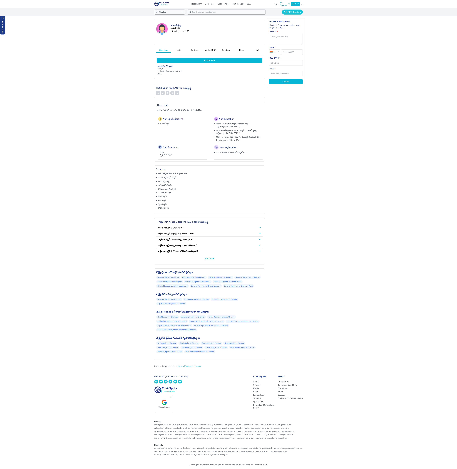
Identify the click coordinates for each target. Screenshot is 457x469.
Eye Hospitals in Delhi (201, 455)
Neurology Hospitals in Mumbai (208, 451)
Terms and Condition (287, 385)
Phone (272, 47)
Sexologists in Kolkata (286, 435)
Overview (163, 50)
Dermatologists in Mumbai (226, 431)
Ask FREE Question (292, 12)
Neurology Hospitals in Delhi (229, 451)
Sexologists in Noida (161, 438)
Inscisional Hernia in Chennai (193, 317)
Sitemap (257, 398)
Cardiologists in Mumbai (182, 435)
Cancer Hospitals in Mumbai (163, 448)
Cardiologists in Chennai (252, 435)
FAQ (257, 50)
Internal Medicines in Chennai (196, 299)
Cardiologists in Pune (198, 435)
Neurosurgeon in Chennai (167, 347)
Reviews (194, 50)
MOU (280, 391)
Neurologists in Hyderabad (264, 438)
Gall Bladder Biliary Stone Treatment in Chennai (176, 330)
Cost (220, 4)
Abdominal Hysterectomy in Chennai (172, 321)
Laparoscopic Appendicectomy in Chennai (206, 321)
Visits (179, 50)
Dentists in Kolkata (226, 428)
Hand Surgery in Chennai (167, 317)
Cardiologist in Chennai (189, 343)
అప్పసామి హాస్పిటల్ (165, 66)
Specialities (258, 401)
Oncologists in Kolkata (180, 425)
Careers (281, 395)
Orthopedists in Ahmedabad (180, 428)
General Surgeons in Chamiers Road (238, 286)
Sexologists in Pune (227, 438)
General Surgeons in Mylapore (169, 281)
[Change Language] (277, 3)
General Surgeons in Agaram (194, 277)
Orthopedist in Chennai (166, 343)
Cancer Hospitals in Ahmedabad (246, 448)
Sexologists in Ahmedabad (192, 438)
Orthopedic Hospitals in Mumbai (269, 448)
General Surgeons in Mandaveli (197, 281)
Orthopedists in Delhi (284, 425)
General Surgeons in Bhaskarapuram (206, 286)
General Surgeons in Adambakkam (227, 281)
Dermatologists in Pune (244, 431)
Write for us (283, 381)
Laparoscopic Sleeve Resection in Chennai (211, 325)
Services (226, 50)
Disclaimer (283, 388)
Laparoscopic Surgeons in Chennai (171, 303)
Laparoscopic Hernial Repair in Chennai (242, 321)
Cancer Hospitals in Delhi (183, 448)
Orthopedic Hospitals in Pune (291, 448)
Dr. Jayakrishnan (169, 366)
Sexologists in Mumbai (269, 435)
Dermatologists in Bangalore (206, 431)
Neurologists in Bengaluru (244, 438)
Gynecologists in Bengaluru (260, 428)
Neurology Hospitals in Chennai (251, 451)
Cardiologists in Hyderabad (233, 435)
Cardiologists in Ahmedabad (284, 431)
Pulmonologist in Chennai (192, 347)
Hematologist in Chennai (234, 343)
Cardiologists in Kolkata (215, 435)
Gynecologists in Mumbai (279, 428)
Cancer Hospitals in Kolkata (225, 448)
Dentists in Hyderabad (241, 428)
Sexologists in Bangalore (211, 438)
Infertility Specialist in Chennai (169, 351)
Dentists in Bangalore (211, 428)
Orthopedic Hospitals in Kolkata (185, 451)
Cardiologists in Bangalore (163, 435)
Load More (209, 258)
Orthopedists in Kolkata (162, 428)
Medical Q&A (210, 50)
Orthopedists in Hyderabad (233, 425)
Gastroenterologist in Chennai (242, 347)
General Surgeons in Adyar (168, 277)
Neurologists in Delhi (281, 438)
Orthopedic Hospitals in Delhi (164, 451)
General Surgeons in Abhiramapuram (172, 286)
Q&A (248, 4)
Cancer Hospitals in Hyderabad (203, 448)
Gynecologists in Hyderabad (163, 431)
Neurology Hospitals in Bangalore (275, 451)
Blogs (226, 4)
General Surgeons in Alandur (220, 277)
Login (294, 4)
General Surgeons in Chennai (169, 299)
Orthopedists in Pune (251, 425)
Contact (256, 385)
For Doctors (258, 395)
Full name (274, 58)
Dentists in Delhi (197, 428)
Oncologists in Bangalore (162, 425)
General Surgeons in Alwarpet (248, 277)
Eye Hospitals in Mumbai (184, 455)
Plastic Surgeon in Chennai (216, 347)
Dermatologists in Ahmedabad (185, 431)
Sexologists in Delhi (175, 438)
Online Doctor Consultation (290, 398)
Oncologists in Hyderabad (197, 425)
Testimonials (238, 4)
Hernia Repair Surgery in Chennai (221, 317)
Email (272, 69)
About (256, 381)
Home (157, 366)
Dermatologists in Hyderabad (264, 431)
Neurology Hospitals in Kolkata (164, 455)
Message (273, 32)
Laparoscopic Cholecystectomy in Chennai (174, 325)
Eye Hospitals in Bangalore (219, 455)
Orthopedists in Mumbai (268, 425)
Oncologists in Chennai (215, 425)
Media (256, 388)
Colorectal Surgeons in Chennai (224, 299)
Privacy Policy (261, 464)
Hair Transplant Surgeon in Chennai (199, 351)
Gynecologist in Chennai (211, 343)
